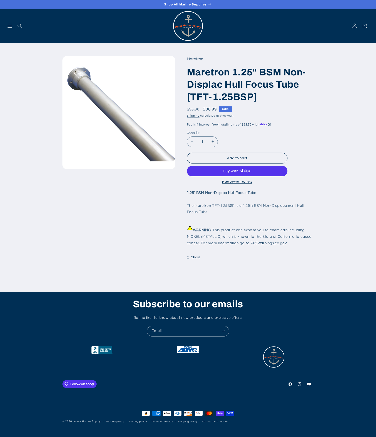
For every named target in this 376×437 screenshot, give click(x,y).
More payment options (237, 181)
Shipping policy (188, 421)
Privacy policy (138, 421)
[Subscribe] (224, 331)
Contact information (215, 421)
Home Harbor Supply (87, 421)
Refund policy (115, 421)
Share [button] (195, 257)
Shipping (193, 115)
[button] (10, 26)
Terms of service (162, 421)
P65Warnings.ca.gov (269, 243)
